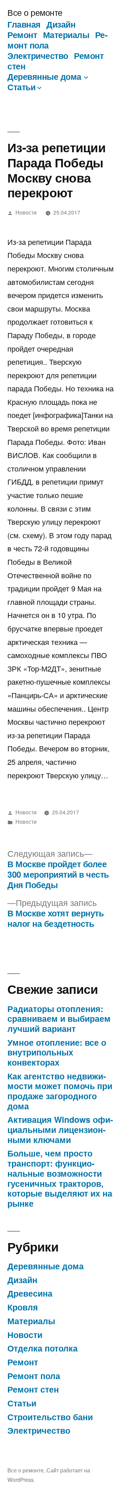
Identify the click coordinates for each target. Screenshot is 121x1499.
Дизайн (60, 24)
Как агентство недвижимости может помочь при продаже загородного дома (59, 1091)
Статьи (21, 87)
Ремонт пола (33, 1376)
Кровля (22, 1307)
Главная (24, 24)
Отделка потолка (42, 1348)
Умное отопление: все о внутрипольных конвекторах (56, 1052)
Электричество (37, 56)
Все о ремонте (35, 12)
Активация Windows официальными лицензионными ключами (60, 1129)
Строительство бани (50, 1417)
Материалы (66, 35)
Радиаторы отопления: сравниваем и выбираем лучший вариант (59, 1019)
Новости (26, 212)
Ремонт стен (33, 1389)
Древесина (29, 1293)
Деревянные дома (44, 76)
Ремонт (22, 35)
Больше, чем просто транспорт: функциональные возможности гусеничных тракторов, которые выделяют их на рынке (59, 1178)
